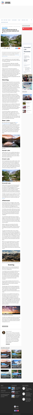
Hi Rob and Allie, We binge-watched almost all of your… (29, 394)
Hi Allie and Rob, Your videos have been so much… (28, 400)
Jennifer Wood (15, 377)
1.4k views (8, 367)
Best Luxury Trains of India (28, 110)
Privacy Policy (16, 408)
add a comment (5, 326)
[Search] (31, 20)
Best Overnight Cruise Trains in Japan (28, 107)
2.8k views (8, 357)
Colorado (13, 353)
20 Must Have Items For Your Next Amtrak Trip (18, 388)
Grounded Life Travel (7, 392)
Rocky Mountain (4, 354)
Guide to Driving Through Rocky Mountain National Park (5, 376)
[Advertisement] (16, 12)
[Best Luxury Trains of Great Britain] (24, 103)
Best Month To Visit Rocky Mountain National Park (5, 366)
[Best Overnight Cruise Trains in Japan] (24, 106)
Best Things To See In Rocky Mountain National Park (5, 356)
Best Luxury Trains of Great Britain (28, 102)
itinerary (3, 198)
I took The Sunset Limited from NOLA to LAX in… (29, 389)
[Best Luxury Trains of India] (24, 111)
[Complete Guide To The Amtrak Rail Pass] (13, 396)
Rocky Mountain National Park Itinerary (16, 356)
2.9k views (19, 357)
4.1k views (19, 377)
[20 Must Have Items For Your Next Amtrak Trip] (13, 388)
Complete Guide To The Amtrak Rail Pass (17, 395)
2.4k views (8, 377)
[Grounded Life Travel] (6, 3)
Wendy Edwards (5, 32)
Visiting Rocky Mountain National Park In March (15, 366)
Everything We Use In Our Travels (26, 99)
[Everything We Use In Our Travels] (27, 97)
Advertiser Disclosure (4, 22)
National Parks (18, 373)
